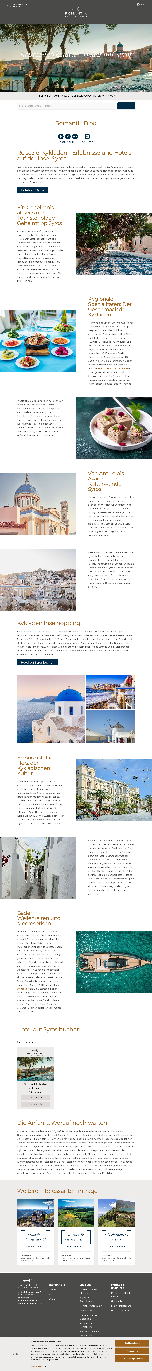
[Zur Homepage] (76, 12)
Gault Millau (117, 1301)
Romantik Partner (120, 1310)
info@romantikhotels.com (29, 1303)
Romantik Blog (60, 96)
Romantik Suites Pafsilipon (113, 368)
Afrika (51, 1299)
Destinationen (57, 1285)
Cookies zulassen (132, 1343)
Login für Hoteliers (121, 1306)
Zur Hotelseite (35, 1104)
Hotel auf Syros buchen (37, 662)
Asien (51, 1294)
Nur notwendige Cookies (132, 1359)
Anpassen (131, 1351)
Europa (52, 1289)
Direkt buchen (35, 1098)
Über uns (85, 1285)
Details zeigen (37, 1366)
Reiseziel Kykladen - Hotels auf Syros (92, 96)
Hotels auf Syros (32, 190)
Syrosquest (23, 989)
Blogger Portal (87, 1310)
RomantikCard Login (91, 1306)
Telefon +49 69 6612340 (28, 1300)
